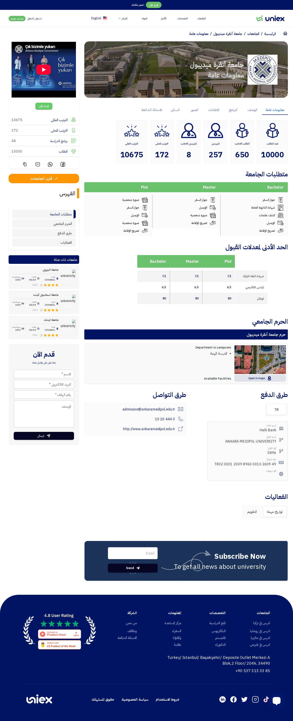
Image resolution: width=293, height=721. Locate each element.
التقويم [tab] (252, 511)
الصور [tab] (194, 110)
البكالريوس (218, 631)
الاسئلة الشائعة (127, 637)
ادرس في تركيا (261, 623)
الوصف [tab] (252, 110)
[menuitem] (122, 18)
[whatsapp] (50, 165)
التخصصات (182, 18)
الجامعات (201, 18)
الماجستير (220, 637)
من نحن (131, 623)
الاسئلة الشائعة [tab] (151, 110)
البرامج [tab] (233, 110)
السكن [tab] (175, 110)
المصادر (124, 18)
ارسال (40, 436)
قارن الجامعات (41, 178)
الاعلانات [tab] (213, 110)
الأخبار (163, 18)
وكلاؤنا (177, 637)
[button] (274, 701)
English (96, 18)
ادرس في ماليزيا (260, 637)
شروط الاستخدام (167, 699)
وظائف (132, 631)
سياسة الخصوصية (135, 699)
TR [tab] (276, 409)
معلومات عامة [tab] (275, 110)
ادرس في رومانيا (260, 631)
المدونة (144, 18)
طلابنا (177, 644)
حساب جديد (17, 18)
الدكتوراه (220, 644)
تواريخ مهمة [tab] (275, 511)
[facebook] (62, 165)
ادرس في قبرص (260, 644)
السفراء (176, 631)
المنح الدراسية (217, 623)
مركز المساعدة (173, 623)
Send (130, 568)
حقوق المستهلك (103, 699)
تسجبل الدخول (34, 18)
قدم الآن (153, 5)
